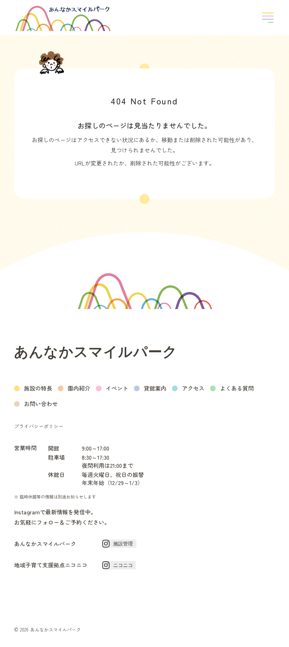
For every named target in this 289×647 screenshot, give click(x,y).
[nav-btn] (268, 18)
